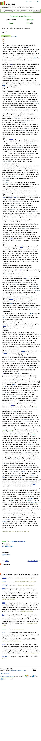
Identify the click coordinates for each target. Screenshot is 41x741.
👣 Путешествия (4, 673)
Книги (11, 23)
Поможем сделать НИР (18, 541)
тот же (4, 578)
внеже (7, 546)
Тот (3, 615)
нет (3, 477)
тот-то (4, 581)
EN (27, 1)
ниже (10, 430)
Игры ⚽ (30, 23)
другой (4, 554)
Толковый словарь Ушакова (20, 16)
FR (38, 1)
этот (3, 85)
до (18, 373)
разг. (15, 197)
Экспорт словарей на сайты (7, 676)
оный (11, 546)
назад (29, 500)
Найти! (36, 11)
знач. (11, 64)
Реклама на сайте (21, 670)
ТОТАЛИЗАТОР (33, 561)
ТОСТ (7, 561)
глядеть (30, 498)
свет (35, 58)
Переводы (30, 19)
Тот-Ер (4, 656)
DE (31, 1)
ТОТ (3, 589)
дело (12, 500)
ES (34, 1)
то (27, 47)
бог (3, 546)
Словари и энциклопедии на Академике (17, 7)
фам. (36, 502)
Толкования (11, 19)
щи (32, 297)
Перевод (14, 36)
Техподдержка (12, 670)
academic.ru (7, 3)
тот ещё (4, 585)
